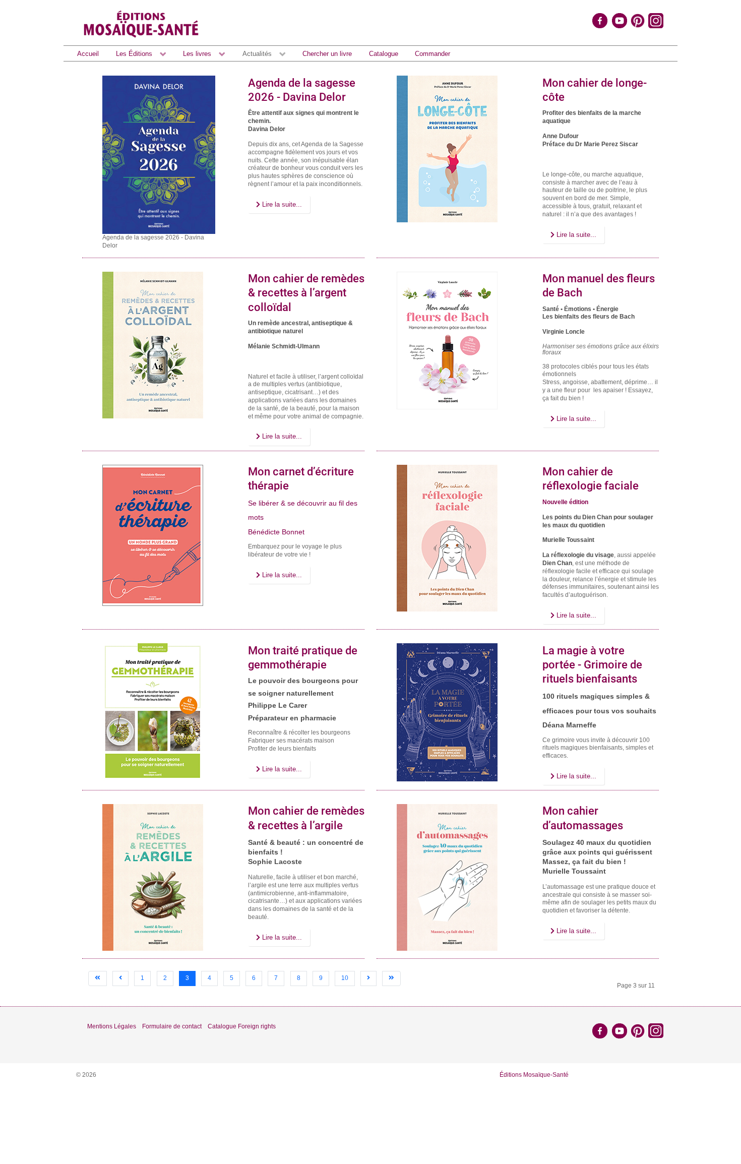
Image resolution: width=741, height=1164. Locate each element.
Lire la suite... (281, 204)
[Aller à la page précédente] (120, 978)
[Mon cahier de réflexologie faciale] (447, 537)
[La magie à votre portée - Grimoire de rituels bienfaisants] (447, 712)
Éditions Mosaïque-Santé (534, 1074)
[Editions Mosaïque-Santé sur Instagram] (656, 20)
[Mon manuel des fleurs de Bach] (447, 339)
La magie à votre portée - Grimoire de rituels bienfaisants (592, 665)
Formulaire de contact (172, 1026)
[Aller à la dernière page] (391, 978)
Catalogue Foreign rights (242, 1026)
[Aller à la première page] (97, 978)
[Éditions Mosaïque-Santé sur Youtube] (619, 20)
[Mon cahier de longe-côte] (447, 148)
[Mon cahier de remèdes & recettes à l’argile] (152, 877)
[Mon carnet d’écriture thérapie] (152, 534)
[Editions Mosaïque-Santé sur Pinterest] (637, 20)
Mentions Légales (111, 1026)
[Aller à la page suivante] (368, 978)
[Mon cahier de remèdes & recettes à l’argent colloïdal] (152, 344)
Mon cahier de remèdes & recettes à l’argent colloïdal (306, 293)
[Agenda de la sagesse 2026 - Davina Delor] (158, 154)
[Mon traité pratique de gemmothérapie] (152, 711)
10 (344, 978)
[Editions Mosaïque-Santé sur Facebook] (599, 20)
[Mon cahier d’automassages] (447, 877)
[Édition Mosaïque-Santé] (141, 22)
